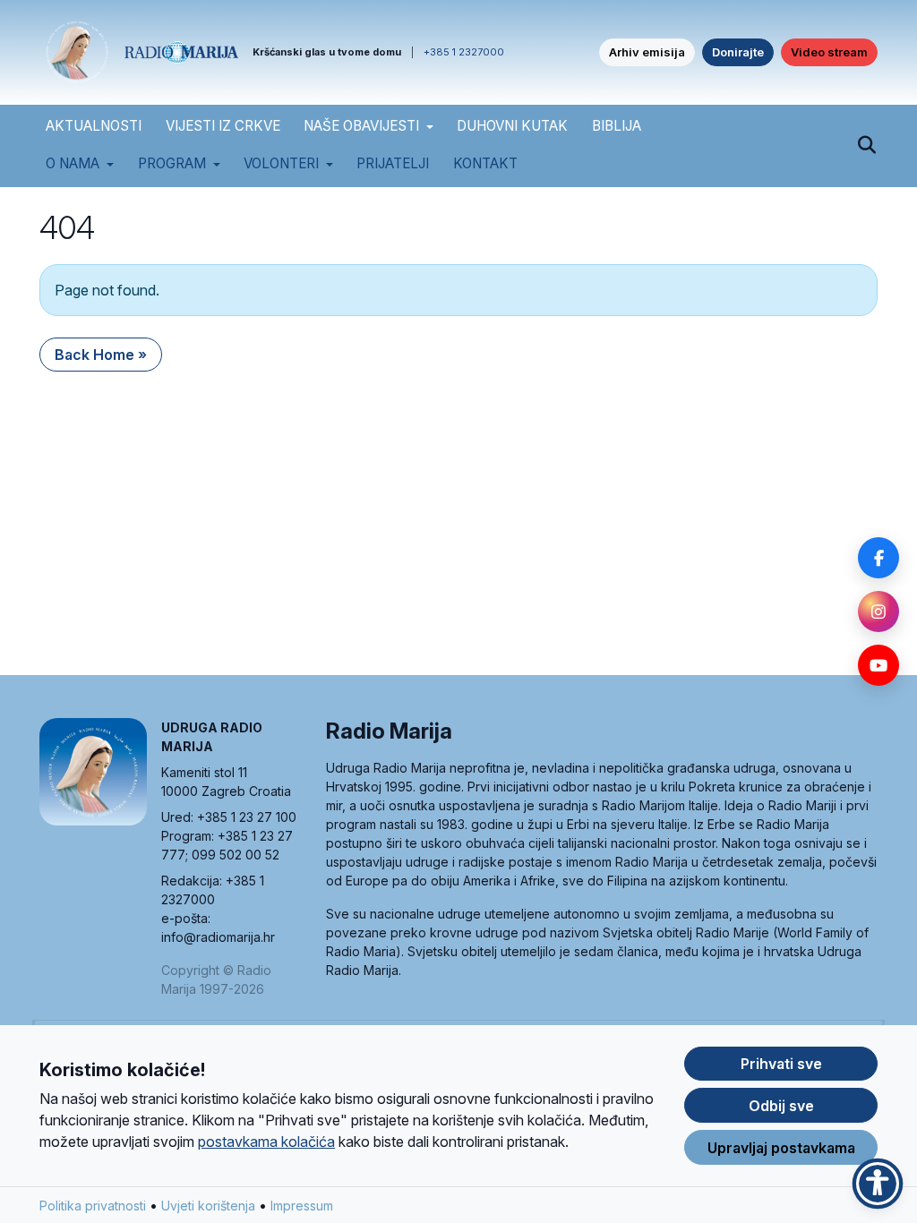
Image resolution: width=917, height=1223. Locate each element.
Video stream (829, 52)
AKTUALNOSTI (93, 125)
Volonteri (281, 163)
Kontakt (485, 163)
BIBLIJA (616, 125)
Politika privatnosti (92, 1205)
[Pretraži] (866, 146)
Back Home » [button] (101, 354)
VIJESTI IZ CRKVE (223, 125)
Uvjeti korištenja (208, 1205)
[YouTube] (878, 665)
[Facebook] (878, 557)
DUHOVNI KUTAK (512, 125)
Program (172, 163)
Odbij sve (781, 1106)
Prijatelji (392, 163)
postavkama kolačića (266, 1141)
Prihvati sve (781, 1064)
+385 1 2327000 (464, 52)
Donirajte (738, 52)
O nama (72, 163)
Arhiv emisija (647, 52)
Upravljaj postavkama (781, 1148)
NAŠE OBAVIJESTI (361, 125)
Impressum (301, 1205)
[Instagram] (878, 611)
